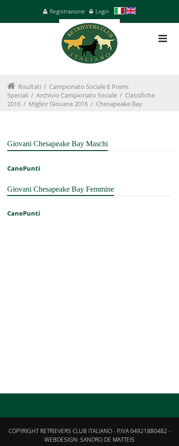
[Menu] (162, 38)
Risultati (29, 86)
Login (102, 11)
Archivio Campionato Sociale (76, 95)
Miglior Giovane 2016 (58, 103)
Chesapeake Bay (119, 103)
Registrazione (67, 11)
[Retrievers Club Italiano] (89, 47)
